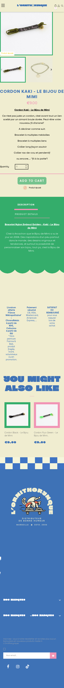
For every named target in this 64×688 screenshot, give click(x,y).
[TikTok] (27, 666)
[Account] (59, 6)
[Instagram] (17, 666)
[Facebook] (8, 666)
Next (51, 69)
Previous (1, 69)
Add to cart (32, 180)
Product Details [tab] (26, 214)
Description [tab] (26, 205)
